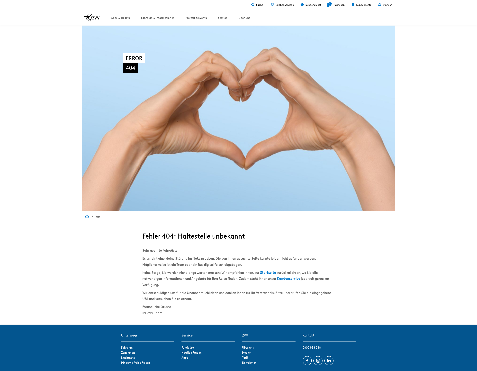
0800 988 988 (312, 347)
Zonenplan (128, 352)
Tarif (245, 357)
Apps (184, 357)
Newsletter (249, 362)
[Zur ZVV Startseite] (92, 17)
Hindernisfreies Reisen (135, 362)
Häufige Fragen (191, 352)
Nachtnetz (128, 357)
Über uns (248, 347)
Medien (246, 352)
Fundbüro (187, 347)
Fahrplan (127, 347)
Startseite (268, 272)
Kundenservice (288, 278)
